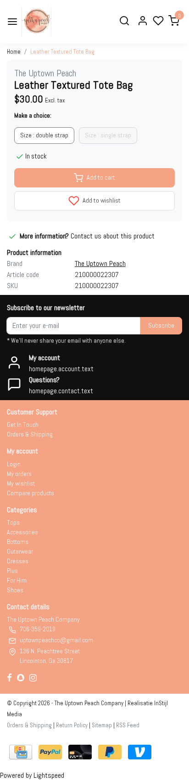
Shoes (15, 590)
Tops (13, 522)
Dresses (17, 561)
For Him (17, 580)
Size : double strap (44, 135)
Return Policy (72, 725)
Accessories (22, 532)
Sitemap (102, 725)
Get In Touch (23, 424)
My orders (19, 474)
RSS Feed (127, 725)
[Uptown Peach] (36, 22)
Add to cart (101, 177)
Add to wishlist (101, 200)
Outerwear (20, 551)
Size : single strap (108, 135)
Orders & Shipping (30, 434)
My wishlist (21, 483)
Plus (12, 570)
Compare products (30, 493)
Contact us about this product (113, 236)
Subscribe (161, 325)
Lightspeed (48, 775)
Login (14, 464)
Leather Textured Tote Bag (62, 52)
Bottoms (17, 542)
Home (14, 52)
